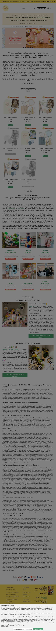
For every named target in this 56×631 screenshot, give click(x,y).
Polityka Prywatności (5, 626)
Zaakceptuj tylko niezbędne (18, 629)
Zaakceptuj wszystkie (38, 629)
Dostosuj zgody (29, 629)
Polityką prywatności (19, 624)
